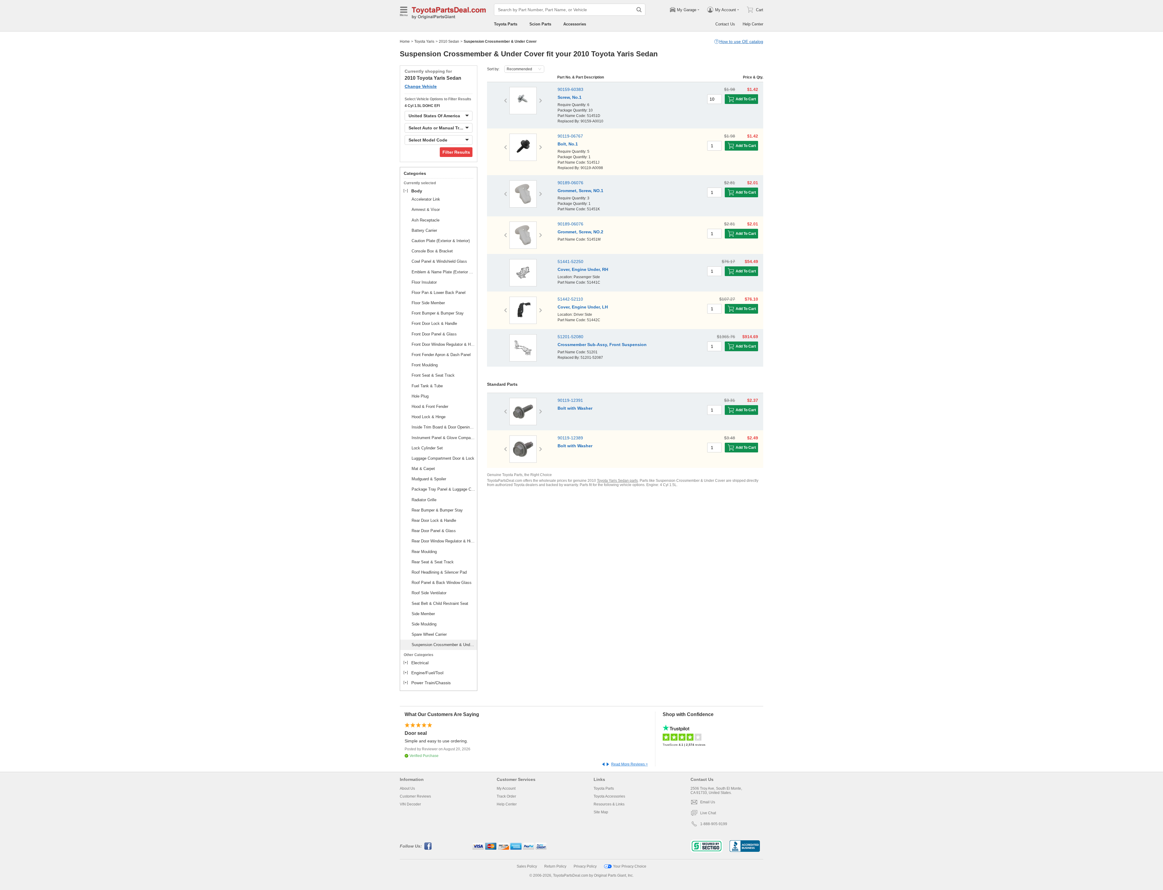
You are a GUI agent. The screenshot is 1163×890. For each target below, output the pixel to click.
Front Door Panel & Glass (434, 334)
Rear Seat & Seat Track (433, 562)
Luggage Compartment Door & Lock (443, 458)
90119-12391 (570, 400)
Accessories (574, 24)
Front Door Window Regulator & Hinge (443, 344)
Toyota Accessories (609, 796)
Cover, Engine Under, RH (583, 269)
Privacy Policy (585, 866)
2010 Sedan (449, 41)
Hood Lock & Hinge (429, 417)
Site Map (601, 812)
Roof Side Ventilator (429, 593)
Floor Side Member (428, 303)
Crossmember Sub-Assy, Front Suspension (602, 344)
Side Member (423, 614)
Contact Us (725, 24)
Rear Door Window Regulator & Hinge (443, 541)
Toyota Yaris (424, 41)
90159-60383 (570, 89)
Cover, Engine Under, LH (583, 307)
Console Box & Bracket (432, 251)
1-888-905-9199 (713, 824)
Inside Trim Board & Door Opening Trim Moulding (443, 427)
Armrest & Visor (426, 209)
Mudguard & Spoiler (429, 479)
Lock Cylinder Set (427, 448)
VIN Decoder (410, 804)
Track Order (506, 796)
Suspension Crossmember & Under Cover (443, 644)
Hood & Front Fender (430, 406)
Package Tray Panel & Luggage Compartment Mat (443, 489)
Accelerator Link (426, 199)
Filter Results (456, 152)
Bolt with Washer (575, 408)
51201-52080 (570, 336)
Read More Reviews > (629, 764)
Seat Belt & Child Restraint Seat (440, 603)
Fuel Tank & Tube (427, 386)
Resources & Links (609, 804)
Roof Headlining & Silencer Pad (439, 572)
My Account (506, 788)
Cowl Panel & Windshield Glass (439, 261)
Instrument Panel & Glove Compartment (443, 437)
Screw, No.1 (570, 97)
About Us (407, 788)
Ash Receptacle (425, 220)
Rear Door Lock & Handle (434, 520)
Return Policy (555, 866)
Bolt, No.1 (568, 144)
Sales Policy (527, 866)
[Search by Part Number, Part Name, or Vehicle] (639, 9)
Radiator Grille (424, 500)
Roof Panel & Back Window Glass (442, 582)
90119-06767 (570, 136)
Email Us (707, 802)
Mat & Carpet (423, 468)
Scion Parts (540, 24)
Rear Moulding (424, 551)
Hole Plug (420, 396)
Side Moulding (424, 624)
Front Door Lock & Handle (434, 323)
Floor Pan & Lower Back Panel (439, 292)
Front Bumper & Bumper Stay (438, 313)
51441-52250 (570, 261)
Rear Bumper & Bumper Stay (437, 510)
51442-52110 (570, 299)
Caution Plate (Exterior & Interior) (441, 240)
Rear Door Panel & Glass (434, 530)
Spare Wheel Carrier (429, 634)
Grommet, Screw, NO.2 (580, 231)
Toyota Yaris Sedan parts (617, 480)
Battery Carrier (424, 230)
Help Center (753, 24)
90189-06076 (570, 182)
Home (405, 41)
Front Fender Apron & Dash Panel (441, 354)
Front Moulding (425, 365)
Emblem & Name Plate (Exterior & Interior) (443, 272)
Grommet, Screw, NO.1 (580, 190)
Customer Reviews (415, 796)
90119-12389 (570, 437)
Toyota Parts (505, 24)
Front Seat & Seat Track (433, 375)
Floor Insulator (424, 282)
